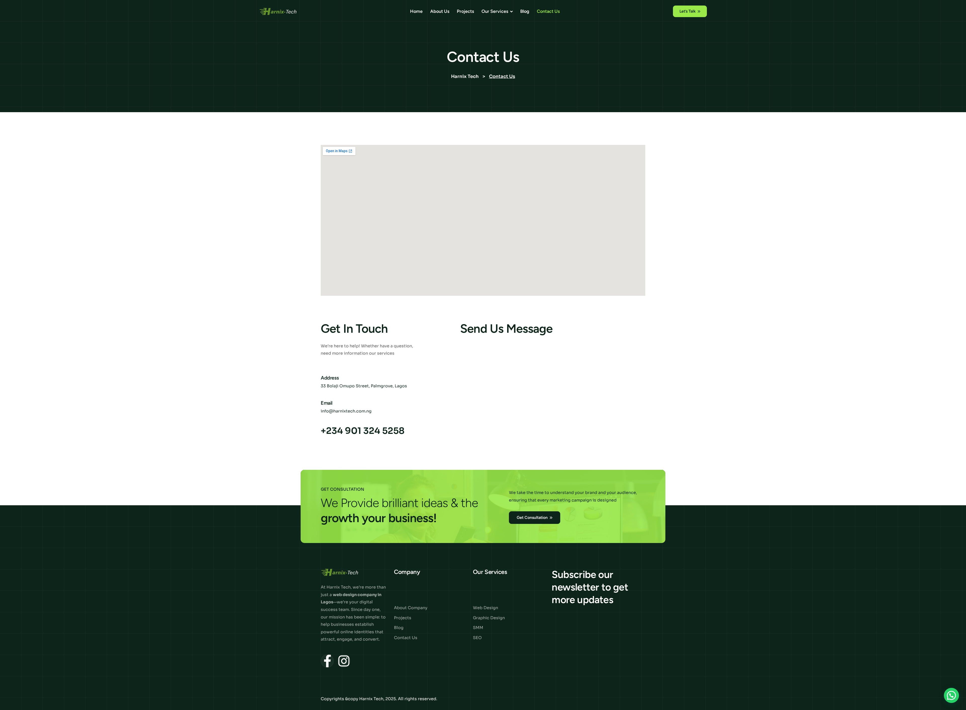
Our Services (494, 11)
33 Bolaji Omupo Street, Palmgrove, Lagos (364, 386)
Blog (524, 11)
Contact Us (548, 11)
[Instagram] (343, 660)
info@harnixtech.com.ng (346, 411)
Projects (465, 11)
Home (416, 11)
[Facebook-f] (327, 660)
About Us (439, 11)
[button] (951, 695)
